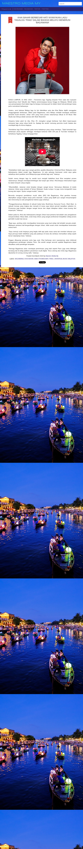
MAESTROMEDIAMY (41, 259)
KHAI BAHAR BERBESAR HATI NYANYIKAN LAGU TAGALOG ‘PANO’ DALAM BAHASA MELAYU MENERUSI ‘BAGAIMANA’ (42, 20)
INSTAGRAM (18, 9)
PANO (51, 259)
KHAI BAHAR (29, 259)
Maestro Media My (52, 256)
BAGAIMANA (19, 259)
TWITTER (45, 9)
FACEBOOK (28, 9)
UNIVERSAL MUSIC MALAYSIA (64, 259)
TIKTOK (37, 9)
